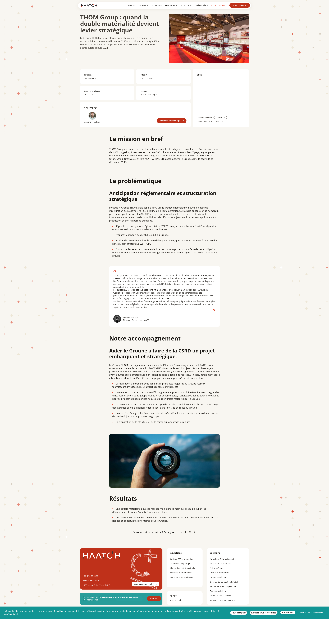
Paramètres (288, 612)
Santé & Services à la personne (223, 586)
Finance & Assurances (219, 572)
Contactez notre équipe (170, 120)
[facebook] (186, 532)
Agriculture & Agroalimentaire (223, 559)
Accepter (154, 598)
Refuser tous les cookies (263, 612)
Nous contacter (239, 5)
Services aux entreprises (220, 563)
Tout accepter (239, 612)
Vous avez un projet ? (143, 584)
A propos (173, 595)
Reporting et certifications (181, 572)
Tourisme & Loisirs (218, 591)
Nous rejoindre (176, 600)
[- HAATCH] (90, 5)
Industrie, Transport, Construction (224, 600)
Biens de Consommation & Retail (224, 582)
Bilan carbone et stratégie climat (184, 568)
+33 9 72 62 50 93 (218, 5)
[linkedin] (181, 532)
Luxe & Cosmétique (218, 577)
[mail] (194, 532)
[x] (190, 532)
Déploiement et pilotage (180, 563)
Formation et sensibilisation (182, 577)
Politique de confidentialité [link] (311, 613)
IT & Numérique (216, 568)
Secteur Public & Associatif (221, 595)
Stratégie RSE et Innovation (181, 559)
